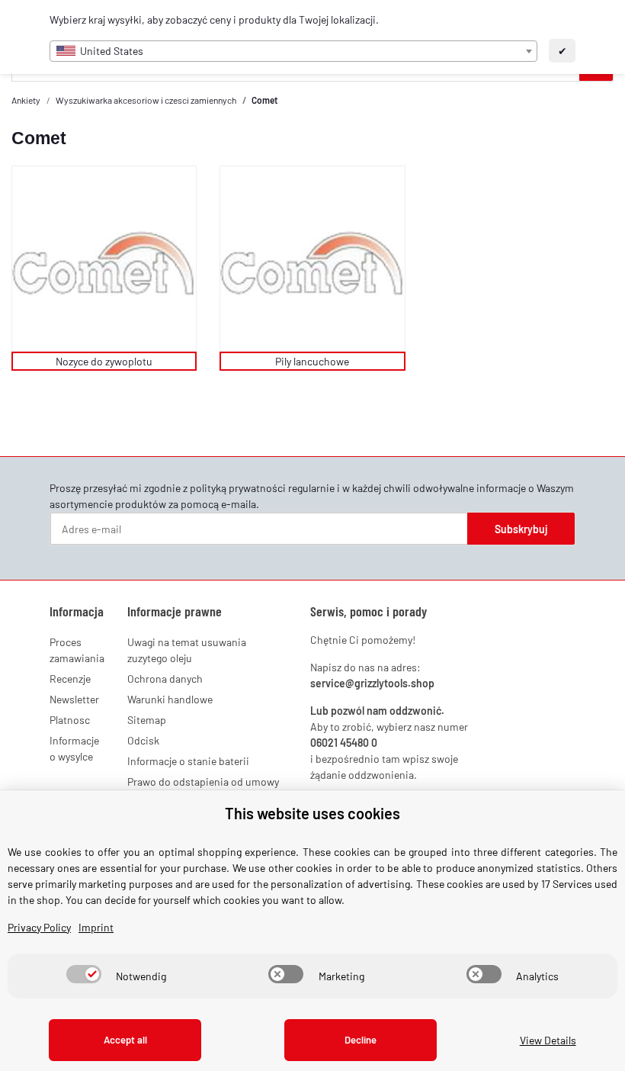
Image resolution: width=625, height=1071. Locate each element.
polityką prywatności (238, 487)
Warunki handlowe (170, 699)
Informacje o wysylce (74, 748)
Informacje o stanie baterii (188, 760)
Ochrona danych (165, 678)
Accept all (125, 1040)
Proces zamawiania (77, 649)
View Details (548, 1040)
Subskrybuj (521, 529)
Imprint (96, 927)
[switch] (83, 974)
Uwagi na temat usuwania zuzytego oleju (186, 649)
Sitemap (146, 719)
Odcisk (143, 740)
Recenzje (70, 678)
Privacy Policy (39, 927)
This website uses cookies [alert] (312, 813)
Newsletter (74, 699)
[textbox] (293, 51)
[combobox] (293, 51)
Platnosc (70, 719)
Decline (361, 1040)
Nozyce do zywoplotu (104, 361)
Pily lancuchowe (312, 361)
